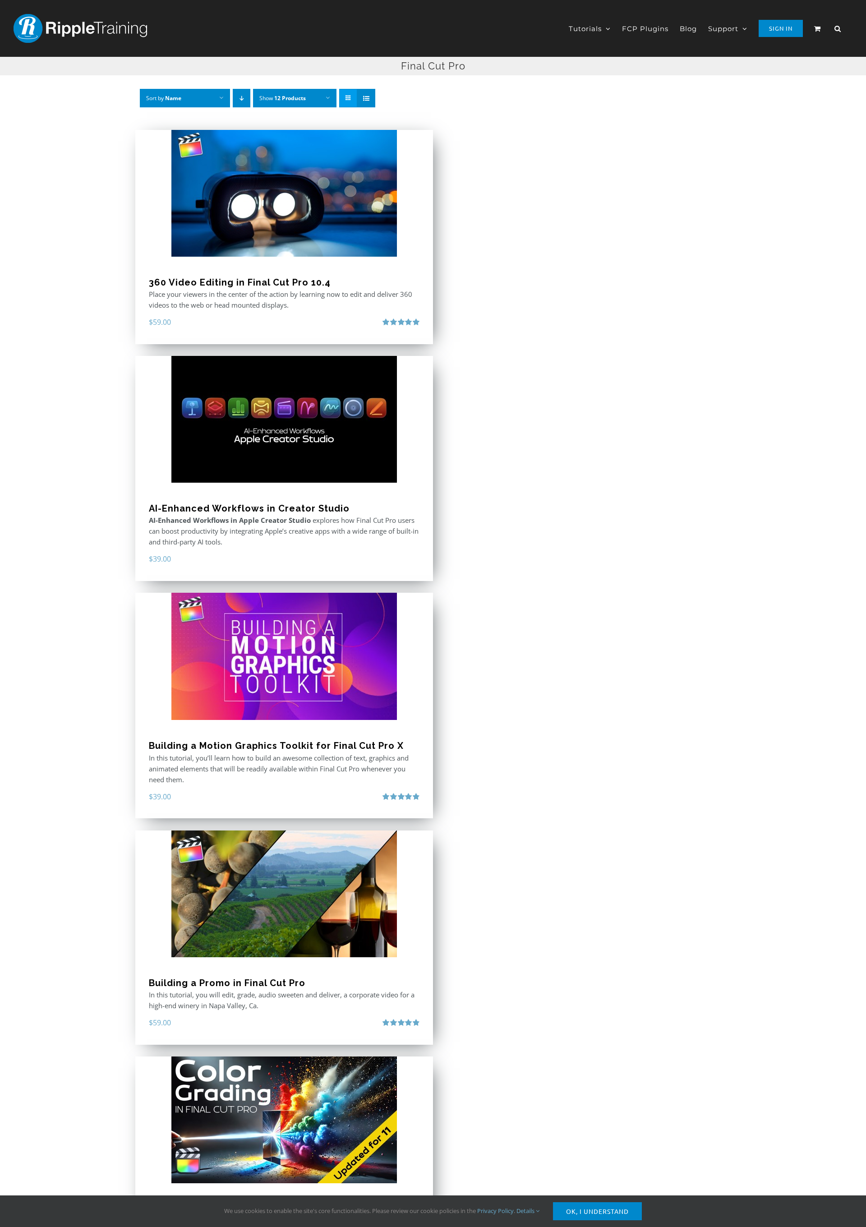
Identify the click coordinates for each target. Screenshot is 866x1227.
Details (526, 1211)
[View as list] (366, 98)
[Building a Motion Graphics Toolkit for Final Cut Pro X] (284, 656)
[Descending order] (241, 98)
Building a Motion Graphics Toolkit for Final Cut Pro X (276, 745)
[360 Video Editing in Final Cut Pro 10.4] (284, 193)
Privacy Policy (495, 1211)
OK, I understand (597, 1211)
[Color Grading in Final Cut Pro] (284, 1119)
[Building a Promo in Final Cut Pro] (284, 893)
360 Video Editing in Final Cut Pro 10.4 (240, 282)
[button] (837, 28)
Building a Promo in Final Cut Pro (227, 983)
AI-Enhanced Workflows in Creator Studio (249, 508)
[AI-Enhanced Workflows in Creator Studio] (284, 419)
